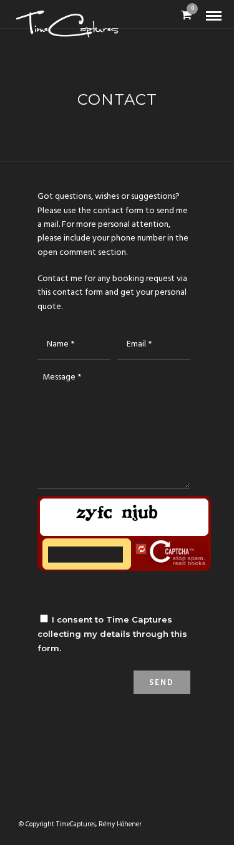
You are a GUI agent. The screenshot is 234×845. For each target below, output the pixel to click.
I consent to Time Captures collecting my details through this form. (112, 634)
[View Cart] (186, 16)
